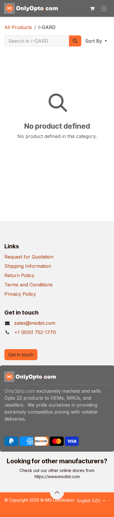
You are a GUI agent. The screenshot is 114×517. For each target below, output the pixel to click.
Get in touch (21, 355)
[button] (96, 40)
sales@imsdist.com (34, 323)
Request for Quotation (28, 257)
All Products (18, 27)
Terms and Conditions (28, 285)
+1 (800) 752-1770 (35, 332)
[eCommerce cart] (92, 8)
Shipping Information (27, 266)
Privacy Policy (20, 294)
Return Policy (19, 275)
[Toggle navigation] (104, 8)
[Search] (75, 40)
